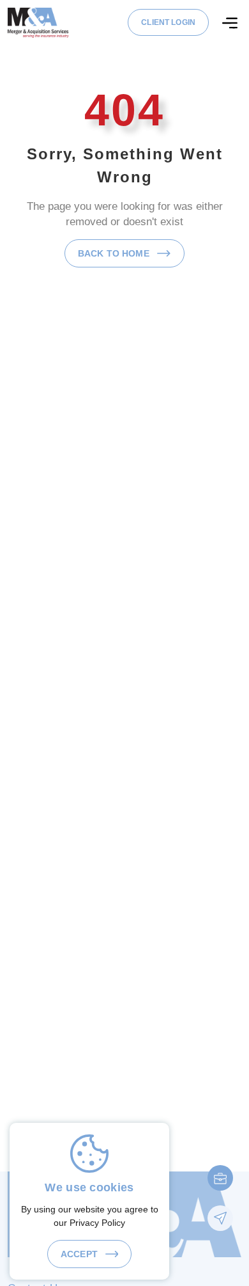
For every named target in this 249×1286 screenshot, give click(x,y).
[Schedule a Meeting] (220, 1178)
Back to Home (115, 253)
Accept (80, 1254)
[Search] (229, 23)
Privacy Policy (97, 1223)
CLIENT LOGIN (168, 22)
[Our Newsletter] (220, 1218)
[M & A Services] (38, 22)
